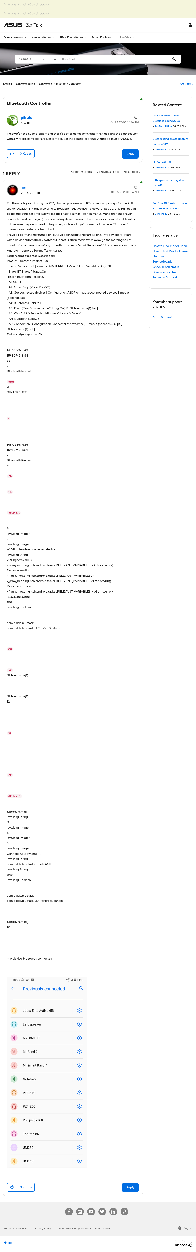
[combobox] (114, 59)
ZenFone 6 (45, 83)
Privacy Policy (43, 1228)
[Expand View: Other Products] (114, 37)
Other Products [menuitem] (101, 37)
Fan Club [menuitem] (125, 37)
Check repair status (166, 267)
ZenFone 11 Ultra (163, 126)
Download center (164, 272)
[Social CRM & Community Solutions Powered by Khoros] (183, 1244)
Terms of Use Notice (16, 1228)
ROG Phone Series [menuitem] (71, 37)
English (7, 83)
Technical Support (165, 277)
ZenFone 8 (160, 149)
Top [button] (10, 1243)
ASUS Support (162, 317)
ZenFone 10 (161, 167)
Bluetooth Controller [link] (68, 83)
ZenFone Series (25, 83)
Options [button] (185, 83)
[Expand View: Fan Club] (134, 37)
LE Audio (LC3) (162, 162)
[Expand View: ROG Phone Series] (86, 37)
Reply (130, 154)
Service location (163, 262)
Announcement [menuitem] (13, 37)
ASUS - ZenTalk (23, 25)
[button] (12, 154)
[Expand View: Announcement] (26, 37)
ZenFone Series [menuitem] (41, 37)
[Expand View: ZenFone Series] (54, 37)
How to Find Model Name (170, 246)
